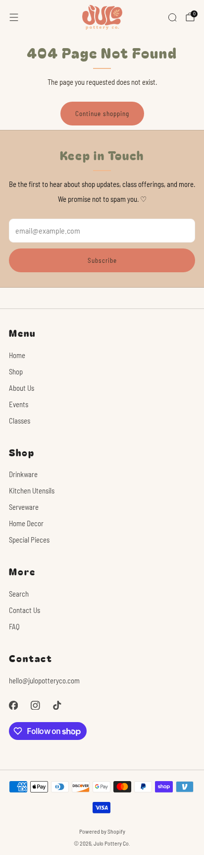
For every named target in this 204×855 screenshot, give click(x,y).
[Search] (172, 17)
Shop (16, 371)
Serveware (24, 506)
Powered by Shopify (102, 831)
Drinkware (23, 474)
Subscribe (102, 260)
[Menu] (14, 17)
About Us (21, 387)
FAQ (14, 626)
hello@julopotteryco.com (44, 680)
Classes (19, 420)
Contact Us (24, 610)
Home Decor (26, 523)
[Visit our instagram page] (35, 705)
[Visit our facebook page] (13, 705)
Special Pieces (29, 539)
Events (18, 404)
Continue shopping (102, 114)
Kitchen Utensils (31, 490)
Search (19, 593)
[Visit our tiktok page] (57, 705)
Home (17, 355)
